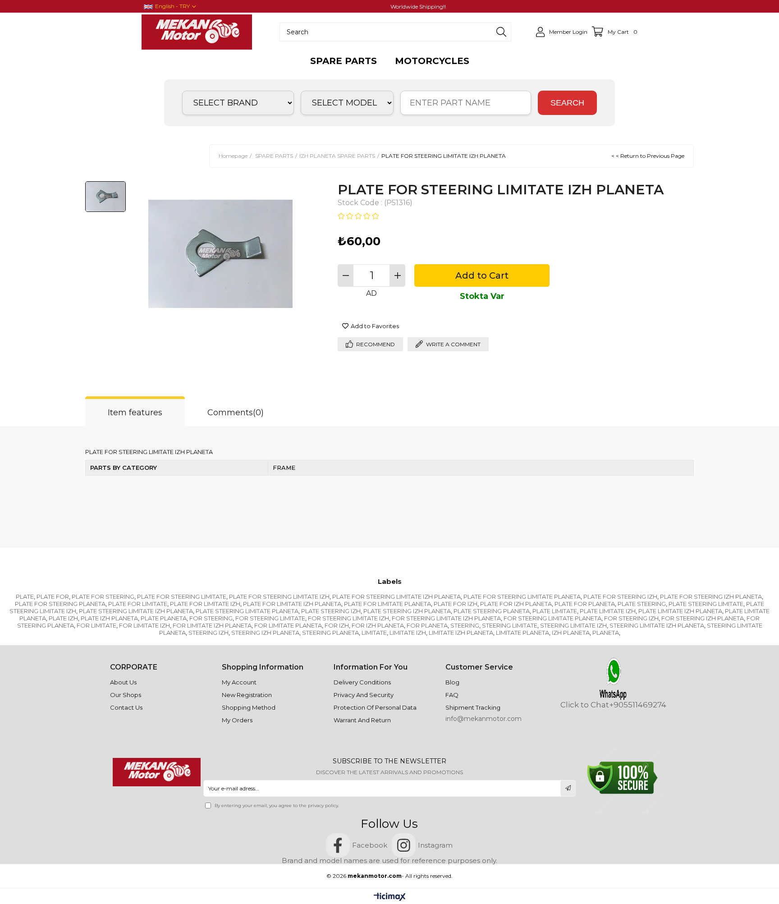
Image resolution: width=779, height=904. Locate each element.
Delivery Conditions (362, 682)
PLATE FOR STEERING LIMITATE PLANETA (522, 596)
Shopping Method (248, 707)
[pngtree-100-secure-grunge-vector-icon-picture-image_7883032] (622, 778)
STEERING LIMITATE (509, 625)
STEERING (464, 625)
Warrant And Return (362, 720)
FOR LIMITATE (96, 625)
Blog (452, 682)
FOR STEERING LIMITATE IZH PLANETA (446, 618)
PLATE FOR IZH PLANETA (516, 603)
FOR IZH (337, 625)
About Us (123, 682)
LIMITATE (374, 632)
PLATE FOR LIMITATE (137, 603)
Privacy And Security (364, 694)
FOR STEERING (211, 618)
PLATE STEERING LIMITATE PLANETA (247, 611)
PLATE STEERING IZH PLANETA (407, 611)
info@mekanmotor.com (483, 719)
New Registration (247, 694)
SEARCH (567, 102)
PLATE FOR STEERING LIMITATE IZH (279, 596)
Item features (135, 413)
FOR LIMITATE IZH (144, 625)
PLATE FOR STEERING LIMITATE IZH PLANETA (396, 596)
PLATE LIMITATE (554, 611)
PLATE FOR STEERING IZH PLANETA (711, 596)
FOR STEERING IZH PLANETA (702, 618)
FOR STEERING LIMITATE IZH (348, 618)
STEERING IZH (208, 632)
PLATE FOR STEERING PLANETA (60, 603)
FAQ (451, 694)
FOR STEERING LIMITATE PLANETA (552, 618)
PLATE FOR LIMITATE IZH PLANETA (292, 603)
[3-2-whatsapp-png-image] (613, 678)
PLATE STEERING (642, 603)
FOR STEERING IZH (631, 618)
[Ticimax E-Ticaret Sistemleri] (390, 897)
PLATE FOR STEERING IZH (620, 596)
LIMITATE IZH (408, 632)
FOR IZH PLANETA (378, 625)
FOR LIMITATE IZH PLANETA (212, 625)
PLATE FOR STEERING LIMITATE (181, 596)
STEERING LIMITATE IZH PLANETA (656, 625)
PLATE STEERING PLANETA (492, 611)
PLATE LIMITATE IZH (608, 611)
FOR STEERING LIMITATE (270, 618)
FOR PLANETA (427, 625)
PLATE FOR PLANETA (584, 603)
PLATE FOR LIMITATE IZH (205, 603)
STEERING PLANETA (330, 632)
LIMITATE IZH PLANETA (461, 632)
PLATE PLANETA (164, 618)
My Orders (237, 720)
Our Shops (125, 694)
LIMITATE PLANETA (522, 632)
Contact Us (126, 707)
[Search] (501, 32)
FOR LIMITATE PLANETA (288, 625)
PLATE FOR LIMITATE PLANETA (387, 603)
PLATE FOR (53, 596)
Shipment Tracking (472, 707)
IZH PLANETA (571, 632)
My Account (239, 682)
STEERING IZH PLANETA (265, 632)
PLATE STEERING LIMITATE (706, 603)
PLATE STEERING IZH (331, 611)
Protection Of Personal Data (375, 707)
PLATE (25, 596)
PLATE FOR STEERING (103, 596)
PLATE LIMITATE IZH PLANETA (680, 611)
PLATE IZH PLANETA (109, 618)
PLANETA (605, 632)
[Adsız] (156, 772)
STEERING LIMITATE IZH (573, 625)
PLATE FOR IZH (455, 603)
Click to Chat (584, 705)
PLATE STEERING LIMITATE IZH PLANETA (136, 611)
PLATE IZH (63, 618)
